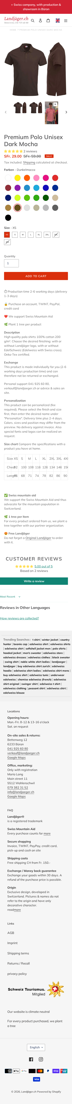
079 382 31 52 (17, 787)
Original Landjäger (38, 538)
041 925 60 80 (17, 748)
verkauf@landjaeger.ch (23, 753)
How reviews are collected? (19, 618)
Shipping (29, 162)
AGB (10, 933)
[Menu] (66, 20)
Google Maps (16, 757)
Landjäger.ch (28, 1091)
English (35, 1047)
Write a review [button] (34, 581)
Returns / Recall (18, 963)
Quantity (9, 256)
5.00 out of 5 (44, 566)
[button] (13, 151)
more (47, 833)
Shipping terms (18, 953)
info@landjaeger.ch (20, 792)
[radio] (8, 178)
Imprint (12, 943)
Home (13, 30)
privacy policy (17, 974)
